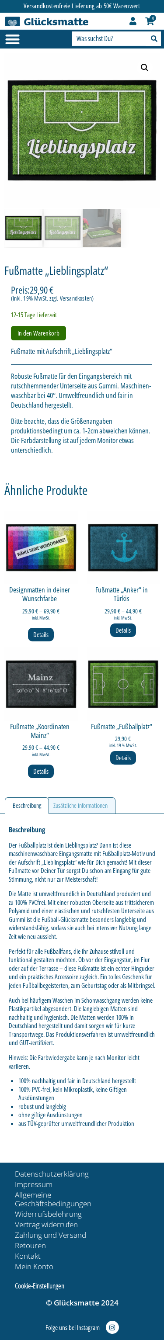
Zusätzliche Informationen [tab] (80, 805)
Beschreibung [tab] (27, 805)
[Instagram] (112, 1327)
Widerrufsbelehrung (48, 1214)
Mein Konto (34, 1266)
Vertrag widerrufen (46, 1224)
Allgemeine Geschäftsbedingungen (53, 1199)
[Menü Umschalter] (12, 39)
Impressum (33, 1184)
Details (41, 634)
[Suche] (153, 38)
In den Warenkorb (38, 333)
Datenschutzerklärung (52, 1174)
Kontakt (28, 1256)
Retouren (30, 1245)
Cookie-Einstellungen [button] (39, 1286)
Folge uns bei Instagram (72, 1327)
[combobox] (109, 38)
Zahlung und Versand (50, 1235)
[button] (145, 68)
